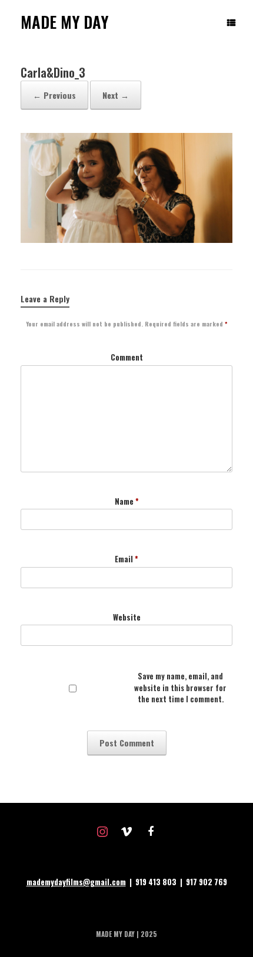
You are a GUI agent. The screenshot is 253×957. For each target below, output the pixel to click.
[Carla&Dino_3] (126, 239)
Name (127, 501)
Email (126, 559)
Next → (115, 95)
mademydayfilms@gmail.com (76, 882)
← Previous (54, 95)
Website (127, 617)
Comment (127, 357)
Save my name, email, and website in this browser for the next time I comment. (180, 688)
